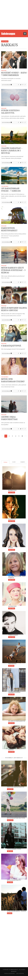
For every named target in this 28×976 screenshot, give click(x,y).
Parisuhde (3, 70)
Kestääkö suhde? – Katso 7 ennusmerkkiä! (14, 74)
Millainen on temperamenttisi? (16, 721)
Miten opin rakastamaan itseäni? (13, 380)
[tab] (5, 462)
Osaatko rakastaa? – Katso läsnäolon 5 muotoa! (11, 150)
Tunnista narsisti (13, 635)
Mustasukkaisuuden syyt (14, 880)
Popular (5, 462)
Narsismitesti (12, 519)
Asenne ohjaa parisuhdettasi (9, 418)
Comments (22, 462)
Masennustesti (12, 490)
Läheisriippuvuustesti (14, 692)
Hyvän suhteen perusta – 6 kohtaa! (16, 911)
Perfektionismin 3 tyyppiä (14, 849)
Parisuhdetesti (12, 663)
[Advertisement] (14, 15)
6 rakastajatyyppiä (11, 346)
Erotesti (10, 547)
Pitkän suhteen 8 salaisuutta (10, 111)
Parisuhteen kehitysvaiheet (9, 229)
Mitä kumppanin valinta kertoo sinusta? (14, 309)
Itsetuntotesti (12, 606)
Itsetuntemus (4, 186)
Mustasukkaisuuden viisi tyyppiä (16, 818)
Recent (14, 462)
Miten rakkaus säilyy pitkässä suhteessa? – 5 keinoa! (13, 270)
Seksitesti (10, 749)
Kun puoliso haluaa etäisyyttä (15, 787)
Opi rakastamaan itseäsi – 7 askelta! (11, 189)
